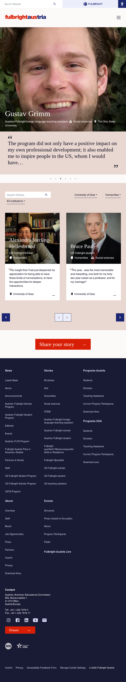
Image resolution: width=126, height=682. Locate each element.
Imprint (8, 557)
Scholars (87, 388)
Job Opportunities (14, 534)
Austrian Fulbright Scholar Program (18, 405)
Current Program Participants (98, 403)
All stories (49, 380)
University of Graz (84, 195)
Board (8, 526)
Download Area (91, 411)
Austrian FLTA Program (17, 441)
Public (47, 541)
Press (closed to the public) (58, 518)
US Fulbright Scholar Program (20, 483)
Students (87, 380)
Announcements (13, 395)
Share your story (56, 344)
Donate (14, 630)
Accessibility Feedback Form (42, 667)
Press (8, 541)
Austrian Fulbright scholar (57, 430)
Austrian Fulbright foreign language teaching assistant (58, 421)
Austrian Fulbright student (57, 438)
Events (8, 433)
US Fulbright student (54, 475)
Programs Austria (94, 370)
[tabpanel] (63, 100)
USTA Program (13, 491)
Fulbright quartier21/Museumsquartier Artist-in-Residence (59, 449)
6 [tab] (75, 178)
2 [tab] (55, 178)
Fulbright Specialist (54, 460)
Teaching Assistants (93, 395)
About (9, 501)
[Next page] (120, 317)
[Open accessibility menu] (122, 4)
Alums (8, 388)
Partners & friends (14, 460)
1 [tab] (50, 178)
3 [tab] (60, 178)
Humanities (112, 195)
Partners (9, 549)
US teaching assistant (55, 483)
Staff (7, 468)
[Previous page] (6, 317)
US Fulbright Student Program (20, 475)
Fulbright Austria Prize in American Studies (18, 450)
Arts (46, 388)
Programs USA (92, 421)
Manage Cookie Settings (73, 667)
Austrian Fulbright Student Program (18, 416)
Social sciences (52, 403)
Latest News (11, 380)
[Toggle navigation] (118, 17)
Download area (91, 462)
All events (49, 510)
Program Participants (55, 534)
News (8, 370)
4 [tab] (65, 178)
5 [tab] (70, 178)
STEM (47, 411)
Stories (48, 370)
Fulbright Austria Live (57, 551)
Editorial (9, 425)
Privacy (9, 565)
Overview (10, 510)
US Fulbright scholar (54, 468)
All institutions (15, 201)
